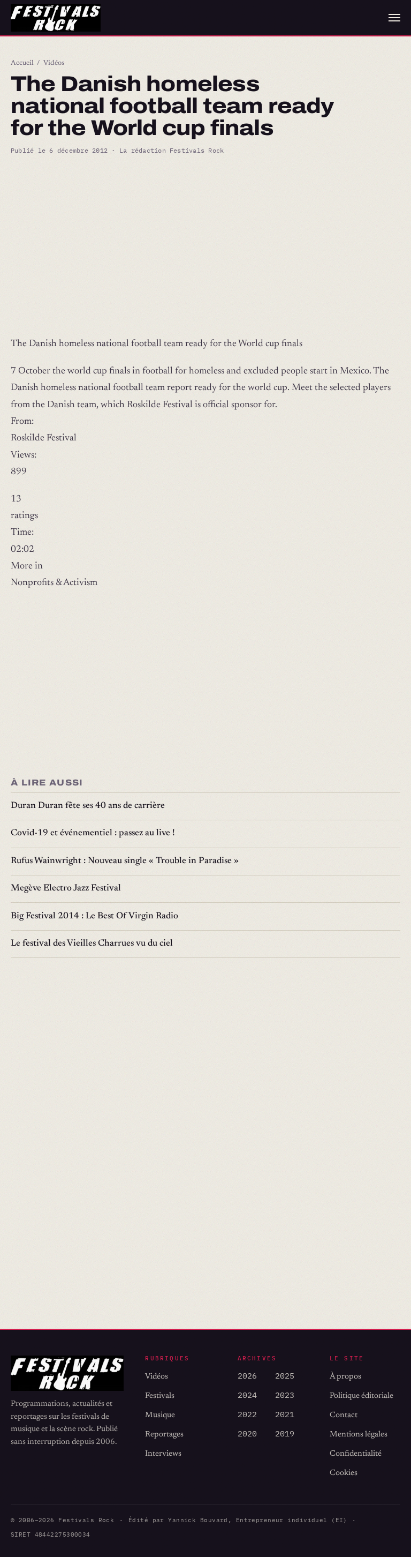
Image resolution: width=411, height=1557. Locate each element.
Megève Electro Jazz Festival (66, 888)
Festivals (159, 1396)
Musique (160, 1415)
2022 (247, 1414)
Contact (343, 1415)
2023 (284, 1395)
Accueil (22, 63)
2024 (247, 1395)
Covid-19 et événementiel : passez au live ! (93, 833)
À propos (345, 1377)
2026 (247, 1376)
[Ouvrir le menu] (394, 18)
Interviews (163, 1454)
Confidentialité (356, 1454)
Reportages (164, 1435)
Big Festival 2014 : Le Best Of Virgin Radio (94, 916)
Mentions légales (358, 1435)
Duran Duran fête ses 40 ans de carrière (88, 806)
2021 (284, 1414)
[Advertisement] (205, 246)
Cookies (343, 1473)
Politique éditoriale (361, 1396)
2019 (284, 1433)
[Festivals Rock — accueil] (56, 18)
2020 (247, 1433)
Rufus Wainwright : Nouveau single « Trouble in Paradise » (125, 861)
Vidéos (54, 63)
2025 (284, 1376)
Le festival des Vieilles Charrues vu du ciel (92, 943)
